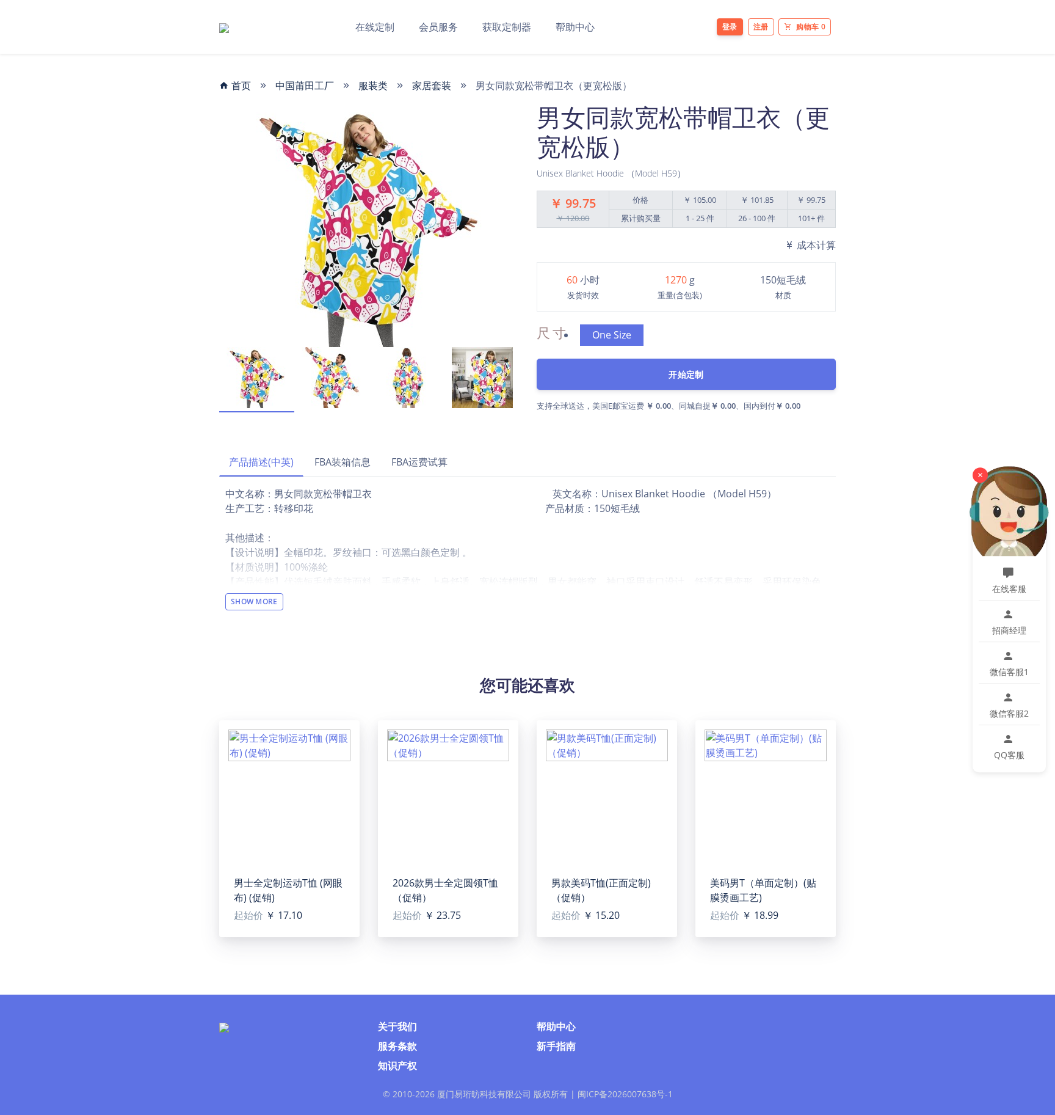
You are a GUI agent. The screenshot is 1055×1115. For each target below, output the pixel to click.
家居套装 (431, 85)
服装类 (373, 85)
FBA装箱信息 (342, 462)
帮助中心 (575, 27)
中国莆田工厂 (304, 85)
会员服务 (438, 27)
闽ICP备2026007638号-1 (625, 1094)
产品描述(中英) (261, 462)
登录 (730, 26)
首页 (240, 85)
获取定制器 (506, 27)
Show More (254, 601)
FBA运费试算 (419, 462)
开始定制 (686, 374)
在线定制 (374, 27)
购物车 (810, 26)
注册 (761, 26)
